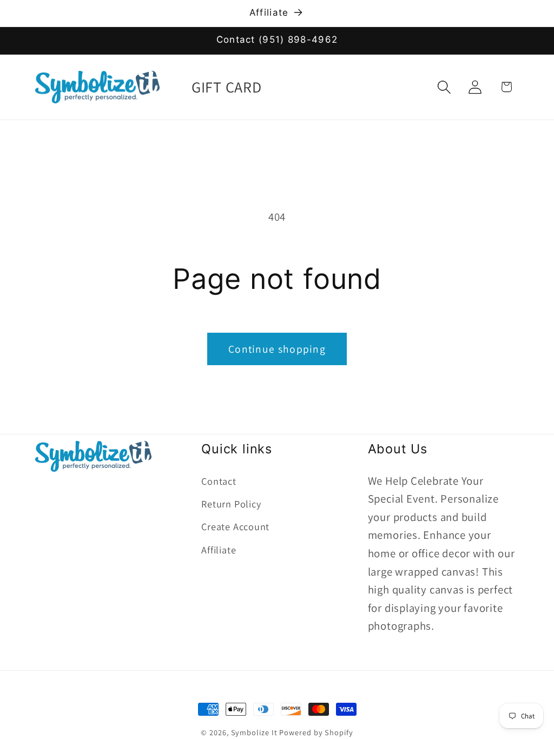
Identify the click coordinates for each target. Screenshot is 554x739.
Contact (218, 480)
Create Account (235, 526)
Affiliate (218, 549)
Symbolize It (254, 732)
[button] (444, 86)
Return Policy (231, 503)
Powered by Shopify (316, 732)
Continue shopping (277, 349)
